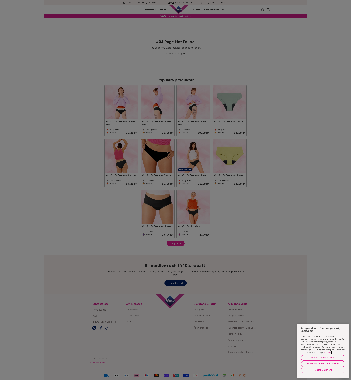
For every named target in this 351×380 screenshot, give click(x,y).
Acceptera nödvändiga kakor (323, 364)
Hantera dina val (323, 370)
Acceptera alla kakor (323, 358)
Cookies (327, 352)
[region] (323, 351)
